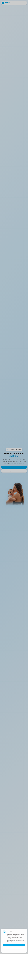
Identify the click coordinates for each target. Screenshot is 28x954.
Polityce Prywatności (18, 950)
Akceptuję (14, 944)
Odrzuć (14, 948)
